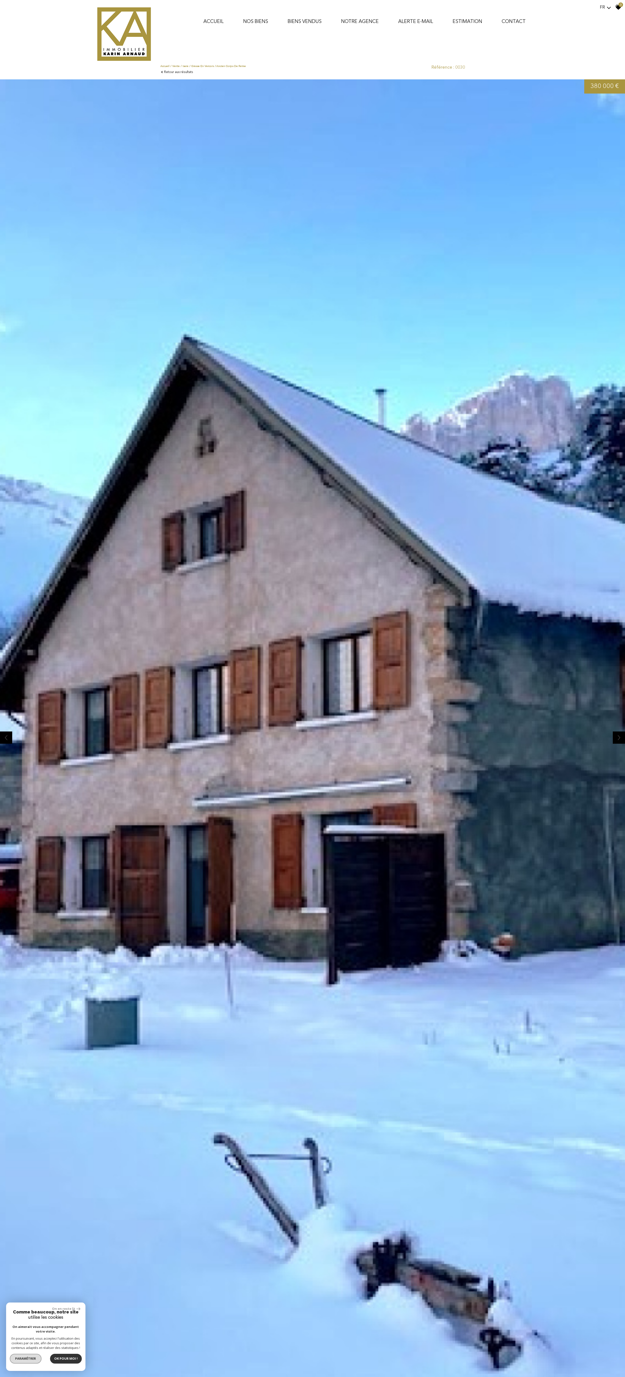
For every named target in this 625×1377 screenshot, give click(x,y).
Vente (176, 66)
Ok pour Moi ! (66, 1358)
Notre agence (360, 21)
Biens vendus (305, 21)
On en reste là (63, 1308)
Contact (514, 21)
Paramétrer (25, 1358)
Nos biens (255, 21)
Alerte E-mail (415, 21)
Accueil (213, 21)
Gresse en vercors (202, 66)
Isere (185, 66)
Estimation (467, 21)
